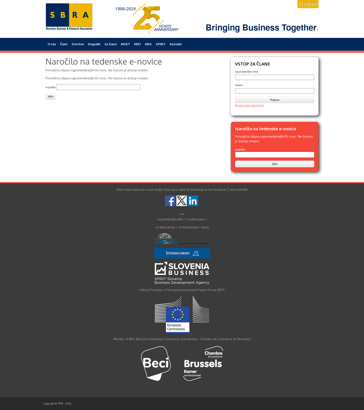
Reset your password (249, 105)
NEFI (137, 44)
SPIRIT (161, 44)
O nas (52, 44)
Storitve (78, 44)
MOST (125, 44)
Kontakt (176, 44)
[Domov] (69, 17)
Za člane (110, 44)
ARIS (148, 44)
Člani (63, 44)
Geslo (239, 85)
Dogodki (94, 44)
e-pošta (51, 87)
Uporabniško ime (246, 71)
